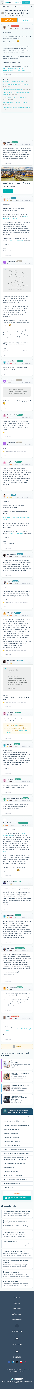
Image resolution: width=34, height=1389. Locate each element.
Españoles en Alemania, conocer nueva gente (16, 107)
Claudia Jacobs (11, 414)
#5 (29, 363)
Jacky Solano (11, 461)
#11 (29, 556)
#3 (29, 200)
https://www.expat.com (16, 241)
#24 (29, 1018)
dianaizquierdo (11, 554)
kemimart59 (10, 915)
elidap (9, 142)
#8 (29, 444)
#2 (29, 144)
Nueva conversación (9, 20)
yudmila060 (10, 712)
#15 (29, 714)
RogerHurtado (11, 987)
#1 (29, 28)
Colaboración (17, 1320)
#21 (29, 917)
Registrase (26, 2)
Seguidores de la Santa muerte (12, 89)
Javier (8, 198)
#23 (29, 989)
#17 (29, 781)
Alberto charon (11, 361)
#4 (29, 263)
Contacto (17, 1303)
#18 (29, 800)
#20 (29, 884)
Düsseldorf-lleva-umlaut (10, 822)
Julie (16, 725)
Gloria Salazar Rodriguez (14, 798)
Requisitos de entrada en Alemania (13, 82)
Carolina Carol (11, 261)
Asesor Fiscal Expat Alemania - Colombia (15, 102)
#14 (29, 663)
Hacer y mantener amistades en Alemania (15, 84)
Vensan (9, 581)
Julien (8, 26)
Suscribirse (25, 20)
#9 (29, 464)
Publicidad (17, 1309)
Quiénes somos (17, 1314)
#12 (29, 583)
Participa (17, 1193)
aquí (4, 851)
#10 (29, 497)
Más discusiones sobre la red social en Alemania (15, 1198)
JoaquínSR (10, 744)
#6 (29, 382)
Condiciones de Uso (17, 1371)
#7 (29, 417)
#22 (29, 950)
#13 (29, 615)
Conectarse (18, 2)
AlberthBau (10, 881)
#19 (29, 825)
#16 (29, 746)
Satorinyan (10, 612)
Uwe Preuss (10, 948)
